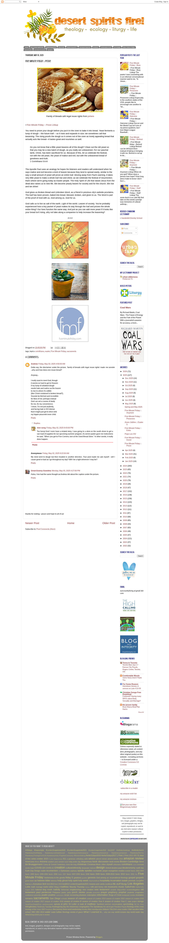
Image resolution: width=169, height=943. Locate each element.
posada (89, 892)
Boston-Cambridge (129, 861)
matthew (64, 886)
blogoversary (86, 862)
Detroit (108, 868)
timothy (84, 909)
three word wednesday (72, 909)
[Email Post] (51, 348)
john (141, 880)
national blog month (43, 890)
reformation (102, 895)
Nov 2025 (129, 382)
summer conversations (113, 904)
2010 (125, 517)
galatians (77, 878)
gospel (132, 877)
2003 (125, 542)
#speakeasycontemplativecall (55, 853)
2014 (125, 502)
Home (70, 523)
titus (89, 909)
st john (64, 904)
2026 (125, 371)
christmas (82, 864)
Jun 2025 (129, 400)
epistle (81, 870)
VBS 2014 (40, 912)
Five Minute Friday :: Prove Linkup (42, 125)
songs (141, 901)
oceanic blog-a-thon (118, 890)
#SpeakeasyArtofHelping (33, 853)
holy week (83, 880)
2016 (125, 495)
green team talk (31, 881)
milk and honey (96, 887)
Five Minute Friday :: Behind (136, 138)
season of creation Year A (93, 901)
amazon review (134, 858)
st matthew (90, 904)
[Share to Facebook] (62, 348)
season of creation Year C (116, 901)
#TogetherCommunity (66, 855)
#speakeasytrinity (53, 855)
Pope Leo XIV (130, 434)
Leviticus (108, 884)
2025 (125, 375)
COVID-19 (40, 867)
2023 (125, 469)
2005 (125, 535)
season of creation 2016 (134, 898)
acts (86, 859)
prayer (104, 892)
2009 (125, 520)
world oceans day (122, 912)
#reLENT (111, 850)
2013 (125, 506)
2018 (125, 488)
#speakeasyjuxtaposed (119, 853)
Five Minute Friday (58, 351)
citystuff (109, 864)
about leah (61, 47)
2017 (125, 491)
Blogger (99, 937)
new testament (101, 889)
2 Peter (126, 855)
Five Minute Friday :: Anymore (134, 162)
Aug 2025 (129, 393)
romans (29, 898)
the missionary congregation (78, 907)
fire (136, 874)
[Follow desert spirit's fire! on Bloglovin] (129, 581)
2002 (125, 546)
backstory (95, 47)
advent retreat (101, 859)
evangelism (113, 871)
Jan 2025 (129, 461)
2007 (125, 527)
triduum (106, 909)
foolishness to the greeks (54, 878)
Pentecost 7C (128, 279)
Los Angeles (136, 883)
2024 (125, 466)
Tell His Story (139, 904)
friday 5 (69, 877)
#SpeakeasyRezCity (137, 853)
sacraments (71, 351)
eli (59, 871)
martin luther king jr (51, 887)
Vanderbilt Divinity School (131, 218)
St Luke (73, 904)
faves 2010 (120, 874)
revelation (140, 895)
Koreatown (37, 884)
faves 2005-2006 (41, 874)
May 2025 (129, 404)
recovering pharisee (78, 895)
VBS (33, 912)
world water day (137, 912)
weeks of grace (76, 912)
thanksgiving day (59, 907)
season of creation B (73, 901)
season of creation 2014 (96, 898)
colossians (117, 864)
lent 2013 (51, 884)
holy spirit (73, 880)
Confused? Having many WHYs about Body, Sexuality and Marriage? (132, 698)
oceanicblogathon (133, 890)
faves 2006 (53, 874)
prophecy (112, 892)
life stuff (116, 884)
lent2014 (66, 884)
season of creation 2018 (54, 901)
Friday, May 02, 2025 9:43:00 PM (59, 428)
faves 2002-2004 (137, 871)
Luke (27, 886)
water (47, 912)
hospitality (105, 880)
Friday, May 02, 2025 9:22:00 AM (55, 453)
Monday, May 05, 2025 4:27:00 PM (66, 471)
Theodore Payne (120, 907)
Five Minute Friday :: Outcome (134, 114)
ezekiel (127, 871)
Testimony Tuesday (44, 907)
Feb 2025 (129, 457)
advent (91, 858)
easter (47, 351)
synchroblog (128, 904)
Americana (29, 862)
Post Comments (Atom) (45, 529)
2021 (125, 477)
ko (32, 884)
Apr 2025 (129, 450)
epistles (88, 870)
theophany (49, 909)
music (121, 886)
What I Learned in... (93, 912)
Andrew (34, 364)
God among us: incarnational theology (112, 878)
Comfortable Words (131, 676)
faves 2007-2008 (73, 874)
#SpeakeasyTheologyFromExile (35, 855)
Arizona (43, 861)
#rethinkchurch (138, 850)
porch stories (78, 892)
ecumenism (52, 870)
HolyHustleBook (94, 881)
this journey (57, 909)
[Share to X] (60, 348)
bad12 (67, 862)
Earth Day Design (32, 871)
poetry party (66, 892)
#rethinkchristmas (123, 850)
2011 (125, 513)
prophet (122, 892)
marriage (39, 887)
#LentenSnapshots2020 (55, 850)
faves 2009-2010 (107, 874)
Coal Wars (125, 307)
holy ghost (62, 880)
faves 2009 (95, 874)
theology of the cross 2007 (35, 909)
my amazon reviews (128, 799)
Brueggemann (36, 864)
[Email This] (56, 348)
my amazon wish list (128, 794)
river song (41, 428)
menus (87, 887)
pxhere (91, 116)
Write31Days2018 (32, 915)
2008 (125, 524)
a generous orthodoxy (75, 859)
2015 (125, 498)
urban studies (122, 909)
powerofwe (96, 892)
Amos (37, 862)
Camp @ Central (49, 864)
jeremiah (131, 881)
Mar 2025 (129, 454)
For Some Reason (130, 684)
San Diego (55, 898)
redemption (91, 895)
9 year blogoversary (55, 859)
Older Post (108, 523)
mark (33, 887)
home (26, 47)
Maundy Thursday (77, 887)
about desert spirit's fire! (37, 47)
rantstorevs (60, 895)
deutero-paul (117, 868)
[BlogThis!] (58, 348)
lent (44, 884)
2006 (125, 531)
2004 (125, 538)
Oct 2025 (129, 385)
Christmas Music (94, 864)
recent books (28, 49)
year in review (44, 915)
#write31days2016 (51, 47)
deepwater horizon (89, 868)
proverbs (37, 895)
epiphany (73, 871)
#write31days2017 (72, 47)
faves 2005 (29, 874)
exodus (122, 871)
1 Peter (120, 855)
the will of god (108, 907)
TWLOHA (113, 909)
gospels (140, 877)
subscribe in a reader (129, 788)
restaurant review (128, 895)
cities (103, 864)
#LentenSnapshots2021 (77, 850)
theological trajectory (84, 47)
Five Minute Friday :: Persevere (134, 88)
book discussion (100, 861)
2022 (125, 473)
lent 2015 (58, 884)
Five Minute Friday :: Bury (135, 64)
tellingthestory (31, 907)
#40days (28, 850)
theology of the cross (135, 907)
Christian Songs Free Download (132, 693)
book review (114, 862)
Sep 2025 (129, 389)
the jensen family (130, 705)
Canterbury (61, 864)
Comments (127, 233)
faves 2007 (62, 874)
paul (38, 892)
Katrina (28, 884)
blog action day (75, 862)
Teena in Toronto (130, 663)
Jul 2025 (129, 396)
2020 (125, 480)
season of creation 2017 (34, 901)
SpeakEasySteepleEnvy (33, 904)
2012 (125, 509)
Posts (125, 228)
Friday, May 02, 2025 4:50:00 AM (51, 364)
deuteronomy (128, 867)
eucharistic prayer (100, 871)
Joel (137, 881)
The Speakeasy (96, 907)
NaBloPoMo (130, 887)
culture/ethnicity (73, 867)
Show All (141, 712)
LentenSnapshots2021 (79, 884)
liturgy (124, 884)
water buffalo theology (60, 912)
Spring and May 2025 (133, 407)
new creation (88, 890)
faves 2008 (85, 874)
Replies (37, 423)
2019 (125, 484)
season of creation (77, 898)
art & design (117, 47)
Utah (130, 909)
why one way (109, 912)
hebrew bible (43, 880)
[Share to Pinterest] (65, 348)
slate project (132, 901)
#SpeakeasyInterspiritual (100, 853)
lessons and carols (97, 884)
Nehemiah (65, 890)
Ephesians (65, 871)
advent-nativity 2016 (115, 859)
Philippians (56, 892)
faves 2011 (130, 874)
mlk (105, 887)
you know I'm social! (39, 49)
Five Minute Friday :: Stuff (135, 187)
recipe (66, 895)
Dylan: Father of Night (129, 47)
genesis (92, 877)
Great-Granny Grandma (41, 471)
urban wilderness (130, 277)
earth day (140, 868)
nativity (56, 889)
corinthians (39, 351)
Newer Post (32, 523)
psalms (51, 895)
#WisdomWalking (79, 855)
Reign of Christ (115, 895)
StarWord (100, 904)
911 (64, 859)
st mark (81, 904)
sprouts (57, 904)
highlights (50, 49)
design (100, 867)
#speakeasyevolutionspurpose (78, 853)
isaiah (125, 880)
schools (64, 898)
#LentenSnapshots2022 (97, 850)
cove (134, 864)
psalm (45, 895)
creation (59, 867)
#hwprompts (39, 850)
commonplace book (106, 47)
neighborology (76, 890)
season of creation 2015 (115, 898)
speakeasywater (47, 904)
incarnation (115, 880)
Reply (33, 418)
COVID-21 (49, 868)
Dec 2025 (129, 378)
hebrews (54, 881)
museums (112, 886)
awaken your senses (56, 862)
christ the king (71, 864)
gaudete (84, 878)
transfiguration (97, 909)
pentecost (46, 892)
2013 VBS (133, 855)
